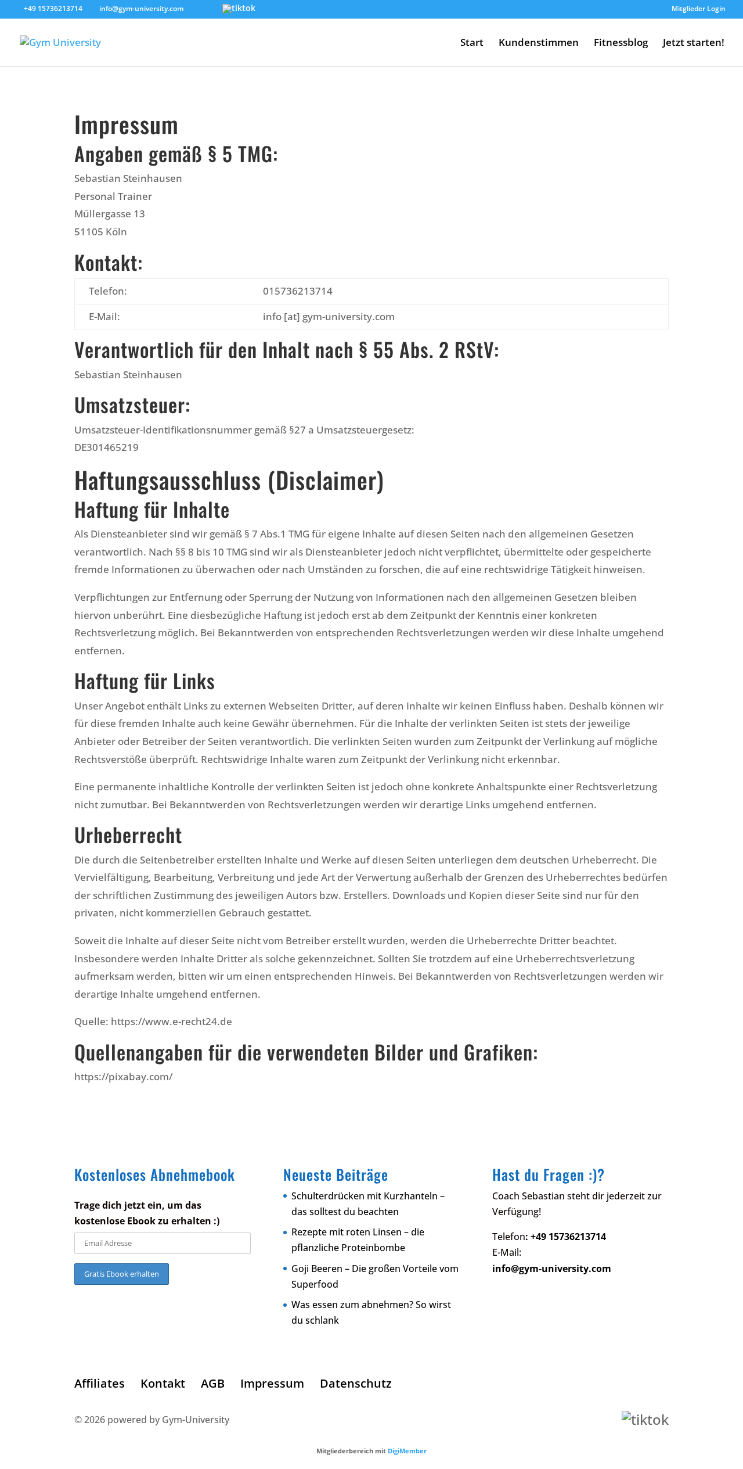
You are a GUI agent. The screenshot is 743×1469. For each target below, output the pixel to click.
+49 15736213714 (53, 8)
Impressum (272, 1383)
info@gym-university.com (551, 1268)
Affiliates (99, 1383)
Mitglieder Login (699, 9)
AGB (213, 1383)
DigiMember (407, 1450)
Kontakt (162, 1383)
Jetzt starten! (693, 43)
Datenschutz (356, 1383)
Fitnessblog (621, 43)
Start (472, 43)
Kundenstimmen (539, 43)
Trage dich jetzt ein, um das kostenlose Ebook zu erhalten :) (146, 1213)
